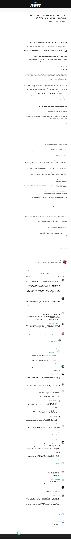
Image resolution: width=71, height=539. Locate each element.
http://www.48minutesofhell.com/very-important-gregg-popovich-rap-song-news (46, 59)
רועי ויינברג (58, 323)
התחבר (27, 270)
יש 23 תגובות (51, 21)
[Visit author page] (65, 261)
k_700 (52, 434)
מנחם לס (63, 21)
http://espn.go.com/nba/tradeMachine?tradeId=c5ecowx (50, 483)
